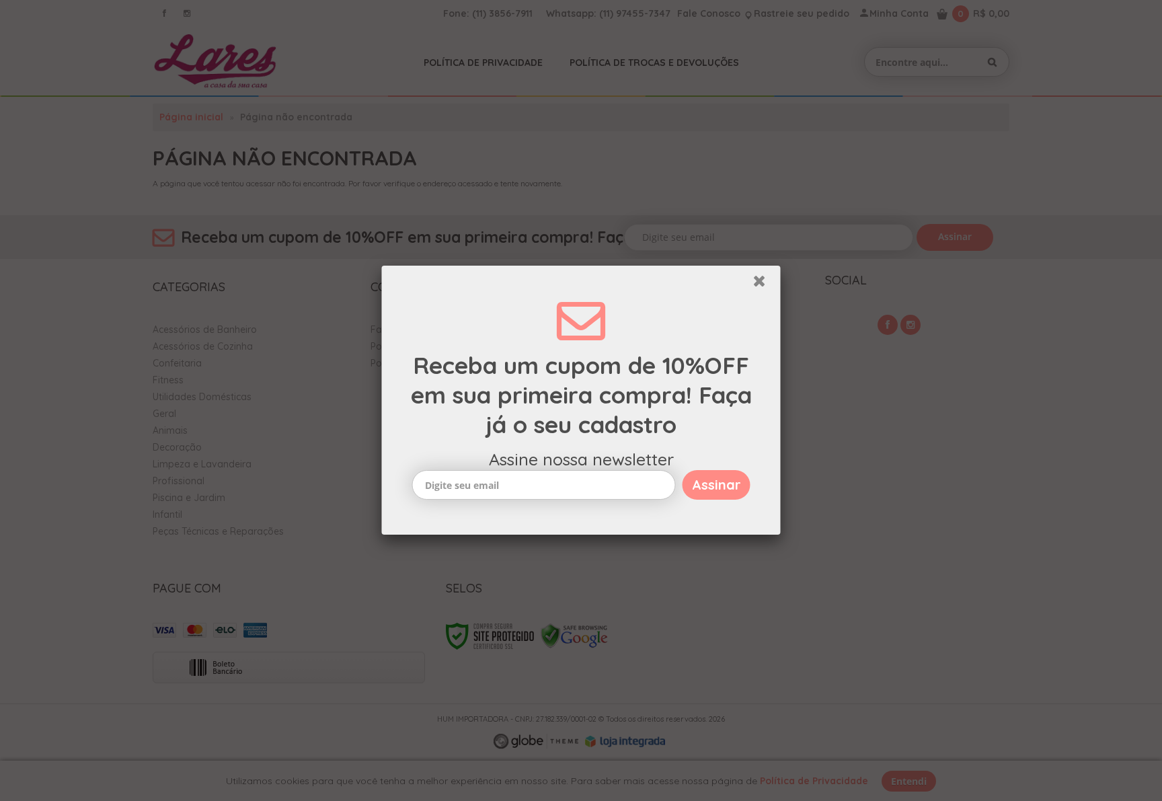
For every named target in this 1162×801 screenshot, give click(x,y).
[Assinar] (716, 485)
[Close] (765, 284)
